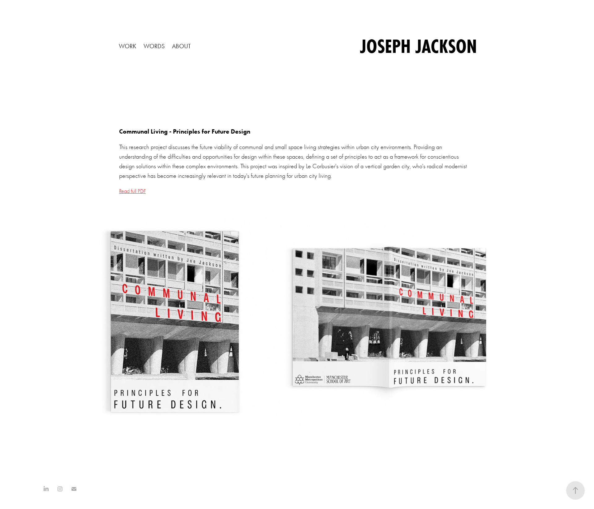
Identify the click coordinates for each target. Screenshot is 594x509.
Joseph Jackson (418, 46)
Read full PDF (132, 191)
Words (154, 46)
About (181, 46)
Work (127, 46)
